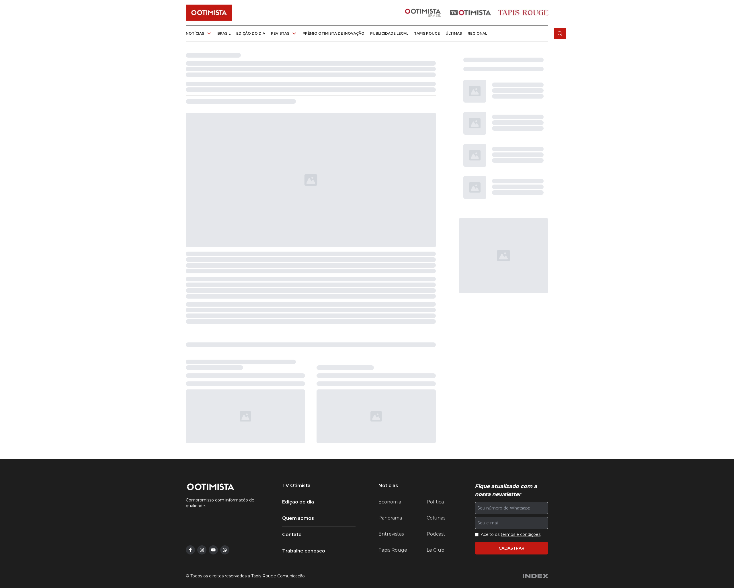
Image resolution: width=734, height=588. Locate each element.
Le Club (435, 550)
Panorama (390, 518)
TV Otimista (296, 485)
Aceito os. (511, 534)
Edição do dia (250, 33)
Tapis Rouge (392, 550)
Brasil (224, 33)
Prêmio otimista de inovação (333, 33)
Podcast (436, 534)
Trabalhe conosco (303, 551)
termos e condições (520, 534)
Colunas (436, 518)
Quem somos (298, 518)
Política (435, 502)
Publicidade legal (389, 33)
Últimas (454, 33)
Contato (292, 534)
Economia (389, 502)
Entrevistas (391, 534)
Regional (477, 33)
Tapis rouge (427, 33)
